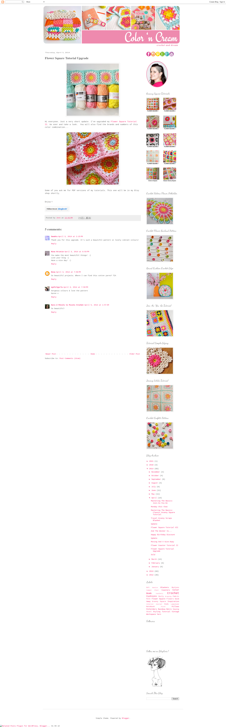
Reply (53, 244)
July (154, 487)
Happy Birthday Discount (163, 535)
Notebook (150, 607)
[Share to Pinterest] (89, 218)
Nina (53, 272)
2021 (151, 461)
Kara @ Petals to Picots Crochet (67, 305)
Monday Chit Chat (159, 507)
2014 (151, 469)
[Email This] (79, 218)
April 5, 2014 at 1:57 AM (96, 305)
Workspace (151, 614)
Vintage (175, 612)
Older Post (134, 354)
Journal (159, 604)
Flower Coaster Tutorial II (164, 545)
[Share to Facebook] (87, 218)
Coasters (166, 590)
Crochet (173, 593)
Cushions (151, 596)
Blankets (164, 587)
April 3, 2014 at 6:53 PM (76, 252)
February (156, 563)
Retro (169, 609)
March (154, 559)
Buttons (175, 587)
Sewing (176, 609)
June (154, 490)
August (155, 483)
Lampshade (175, 604)
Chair (156, 590)
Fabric (176, 596)
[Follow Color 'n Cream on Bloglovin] (156, 686)
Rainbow (161, 609)
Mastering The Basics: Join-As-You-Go (162, 502)
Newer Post (51, 354)
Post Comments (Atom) (70, 358)
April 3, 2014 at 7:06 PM (68, 272)
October (155, 476)
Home (93, 354)
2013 (151, 571)
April (154, 498)
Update (154, 524)
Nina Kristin (57, 252)
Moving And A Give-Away (162, 542)
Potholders (151, 609)
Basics (155, 587)
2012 (151, 575)
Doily (161, 596)
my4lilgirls (57, 287)
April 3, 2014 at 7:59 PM (75, 287)
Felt (148, 599)
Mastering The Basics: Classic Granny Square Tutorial (163, 512)
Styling (156, 612)
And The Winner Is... (161, 531)
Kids (166, 604)
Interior (150, 604)
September (156, 479)
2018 (151, 465)
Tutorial (166, 612)
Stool (149, 612)
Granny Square (159, 601)
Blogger (125, 718)
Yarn (159, 614)
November (156, 472)
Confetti (159, 593)
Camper (149, 590)
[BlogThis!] (82, 218)
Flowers (170, 599)
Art (147, 587)
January (155, 567)
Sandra (54, 236)
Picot (163, 606)
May (153, 494)
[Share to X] (84, 218)
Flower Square (158, 599)
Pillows (175, 606)
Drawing (168, 596)
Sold (153, 555)
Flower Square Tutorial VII (164, 527)
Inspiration (173, 601)
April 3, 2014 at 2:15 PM (70, 236)
